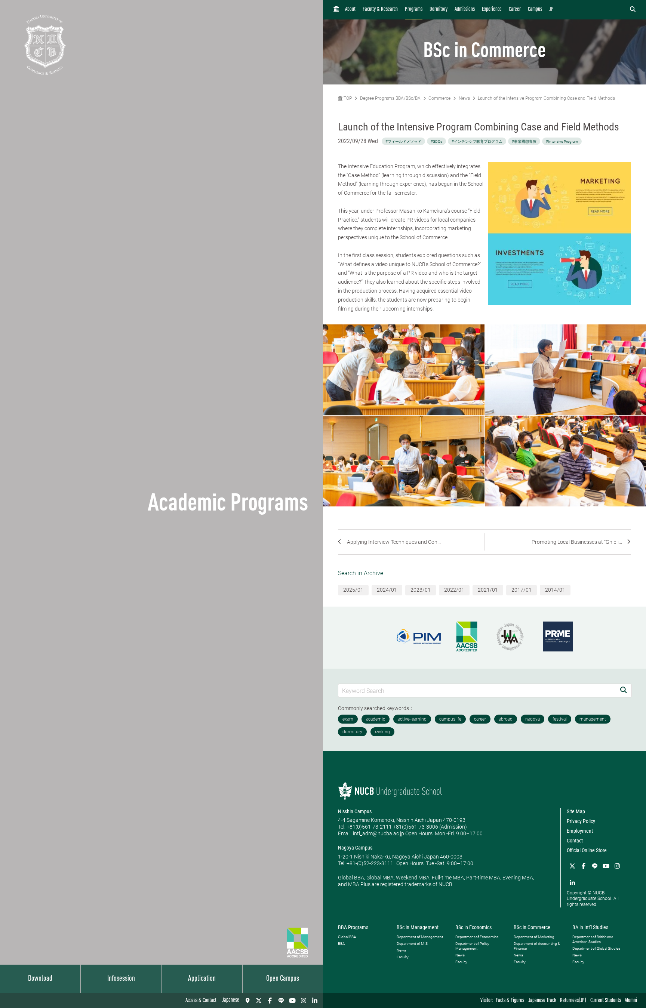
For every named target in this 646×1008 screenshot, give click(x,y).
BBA (341, 943)
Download (40, 979)
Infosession (121, 979)
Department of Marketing (534, 937)
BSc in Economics (473, 927)
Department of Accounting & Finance (537, 945)
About (350, 9)
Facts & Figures (510, 1001)
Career (515, 9)
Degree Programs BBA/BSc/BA (390, 98)
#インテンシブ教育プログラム (477, 141)
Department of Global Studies (596, 948)
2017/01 (521, 590)
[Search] (623, 690)
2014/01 (555, 590)
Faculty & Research (380, 9)
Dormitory (438, 9)
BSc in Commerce (532, 927)
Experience (492, 9)
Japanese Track (542, 1001)
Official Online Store (587, 850)
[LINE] (281, 1000)
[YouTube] (292, 1000)
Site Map (576, 811)
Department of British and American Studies (592, 939)
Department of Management (420, 937)
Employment (580, 831)
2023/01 (420, 590)
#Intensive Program (562, 141)
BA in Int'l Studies (590, 927)
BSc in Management (418, 927)
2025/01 (353, 590)
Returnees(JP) (573, 1001)
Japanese (230, 1000)
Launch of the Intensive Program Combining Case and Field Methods (546, 98)
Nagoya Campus (355, 848)
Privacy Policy (581, 821)
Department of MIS (412, 943)
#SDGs (436, 141)
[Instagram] (303, 1000)
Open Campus (282, 979)
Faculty (403, 957)
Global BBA (347, 937)
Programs (413, 9)
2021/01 (488, 590)
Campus (535, 9)
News (464, 98)
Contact (575, 841)
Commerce (439, 98)
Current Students (605, 1001)
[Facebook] (270, 1000)
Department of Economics (476, 937)
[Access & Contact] (247, 1000)
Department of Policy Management (472, 945)
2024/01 (387, 590)
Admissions (465, 9)
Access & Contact (200, 1001)
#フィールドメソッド (403, 141)
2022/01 (454, 590)
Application (202, 979)
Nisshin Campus (355, 811)
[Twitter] (258, 1000)
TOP (347, 98)
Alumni (631, 1001)
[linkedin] (314, 1000)
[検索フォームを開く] (633, 9)
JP (551, 9)
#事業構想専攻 (524, 141)
